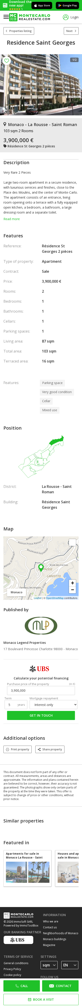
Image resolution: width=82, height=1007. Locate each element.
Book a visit (43, 999)
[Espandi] (72, 542)
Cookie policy (12, 975)
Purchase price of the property (28, 684)
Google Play (70, 5)
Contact (64, 986)
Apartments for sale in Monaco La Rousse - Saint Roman (24, 855)
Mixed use (49, 410)
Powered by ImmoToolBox (21, 925)
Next (69, 31)
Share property (52, 749)
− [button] (72, 590)
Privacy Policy (12, 969)
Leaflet (37, 598)
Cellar (46, 401)
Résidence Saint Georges (56, 504)
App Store (44, 5)
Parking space (52, 383)
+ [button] (72, 583)
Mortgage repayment (44, 698)
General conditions (16, 963)
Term (8, 698)
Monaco (72, 649)
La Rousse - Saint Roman (57, 489)
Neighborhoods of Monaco (60, 933)
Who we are (50, 921)
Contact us (50, 927)
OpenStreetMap (55, 598)
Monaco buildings (54, 939)
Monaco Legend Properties (24, 642)
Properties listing (20, 31)
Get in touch (41, 715)
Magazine (49, 945)
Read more (11, 219)
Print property (20, 749)
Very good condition (57, 392)
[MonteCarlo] (29, 17)
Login (74, 17)
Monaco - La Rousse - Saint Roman (42, 124)
